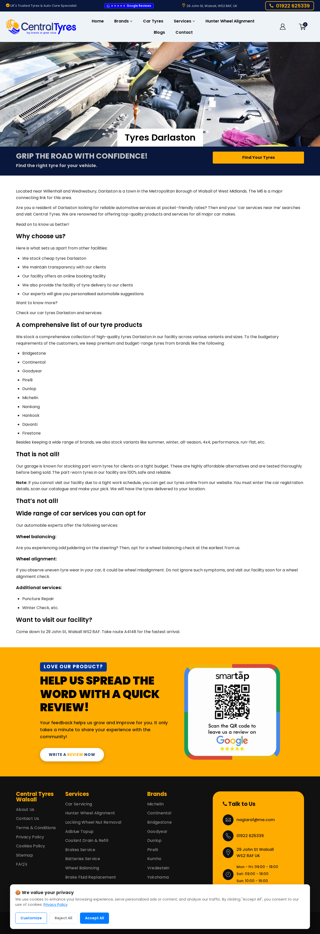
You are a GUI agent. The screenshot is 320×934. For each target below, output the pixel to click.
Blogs (159, 32)
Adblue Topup (79, 831)
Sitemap (24, 855)
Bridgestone (159, 822)
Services (183, 21)
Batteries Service (82, 859)
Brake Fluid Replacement (90, 877)
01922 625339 (250, 836)
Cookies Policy (30, 846)
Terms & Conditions (36, 828)
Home (98, 21)
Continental (159, 813)
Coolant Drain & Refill (86, 840)
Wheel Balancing (82, 868)
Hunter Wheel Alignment (230, 21)
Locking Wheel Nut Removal (93, 822)
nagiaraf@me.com (255, 820)
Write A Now (72, 754)
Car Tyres (153, 21)
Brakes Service (80, 850)
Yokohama (158, 877)
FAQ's (22, 864)
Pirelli (152, 850)
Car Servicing (78, 804)
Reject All (63, 918)
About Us (25, 809)
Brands (122, 21)
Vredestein (158, 868)
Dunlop (154, 840)
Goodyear (157, 831)
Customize (31, 918)
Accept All (94, 918)
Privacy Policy (30, 837)
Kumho (154, 859)
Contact (184, 32)
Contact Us (27, 818)
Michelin (155, 804)
